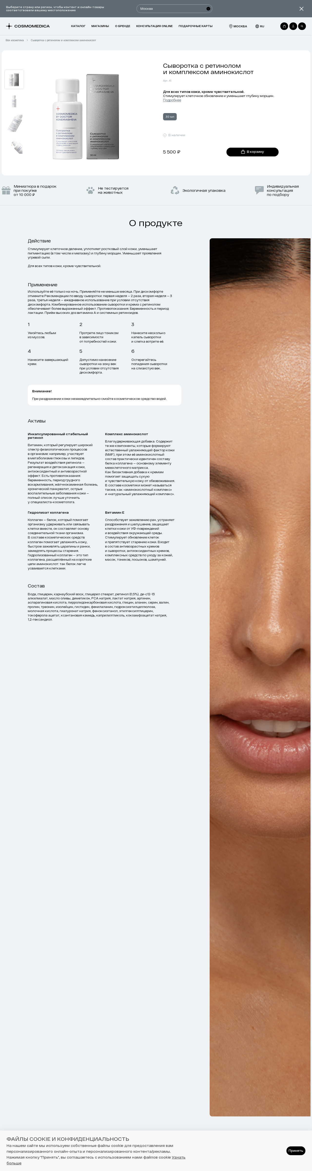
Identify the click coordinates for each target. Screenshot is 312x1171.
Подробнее (172, 100)
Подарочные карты (196, 26)
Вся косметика (15, 40)
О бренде (122, 26)
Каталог (78, 26)
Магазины (100, 26)
